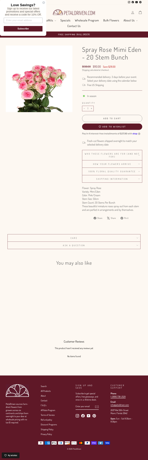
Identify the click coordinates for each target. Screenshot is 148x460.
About (43, 395)
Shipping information (112, 179)
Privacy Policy (46, 434)
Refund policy (46, 419)
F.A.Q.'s (43, 405)
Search (44, 386)
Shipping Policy (47, 429)
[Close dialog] (43, 2)
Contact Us (74, 26)
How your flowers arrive (112, 164)
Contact (44, 400)
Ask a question (74, 245)
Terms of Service (48, 414)
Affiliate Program (48, 410)
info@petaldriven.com (120, 404)
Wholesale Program (87, 20)
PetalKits (48, 20)
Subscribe (23, 28)
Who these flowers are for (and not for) (112, 155)
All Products (46, 390)
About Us (129, 20)
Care (74, 238)
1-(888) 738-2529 (118, 396)
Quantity (88, 103)
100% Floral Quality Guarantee (112, 171)
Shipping (85, 69)
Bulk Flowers (111, 20)
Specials (65, 20)
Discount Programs (49, 424)
